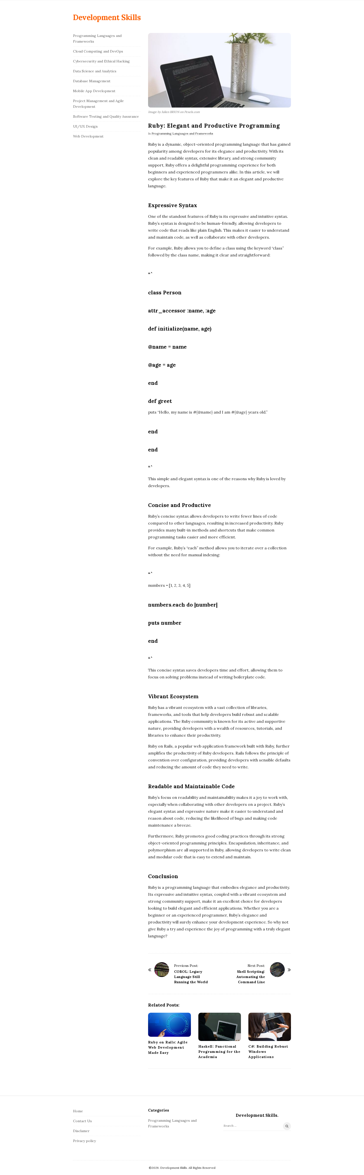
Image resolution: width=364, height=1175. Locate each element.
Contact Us (82, 1121)
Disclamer (81, 1131)
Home (78, 1111)
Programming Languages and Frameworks (182, 133)
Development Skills (107, 17)
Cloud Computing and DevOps (98, 51)
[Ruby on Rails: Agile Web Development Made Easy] (169, 1025)
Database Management (91, 81)
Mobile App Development (94, 91)
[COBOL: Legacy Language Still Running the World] (161, 969)
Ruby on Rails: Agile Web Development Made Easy (167, 1047)
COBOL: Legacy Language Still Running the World (191, 976)
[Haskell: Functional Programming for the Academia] (219, 1027)
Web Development (88, 136)
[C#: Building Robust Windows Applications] (269, 1027)
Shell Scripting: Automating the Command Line (250, 976)
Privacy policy (84, 1141)
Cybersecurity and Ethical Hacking (101, 61)
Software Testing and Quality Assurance (106, 116)
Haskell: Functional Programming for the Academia (219, 1051)
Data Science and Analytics (94, 71)
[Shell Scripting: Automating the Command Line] (277, 969)
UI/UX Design (85, 126)
